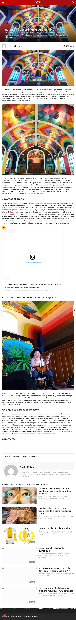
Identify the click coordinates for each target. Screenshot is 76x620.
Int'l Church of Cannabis (22, 290)
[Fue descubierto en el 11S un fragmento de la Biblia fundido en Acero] (19, 515)
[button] (3, 2)
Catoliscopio (15, 212)
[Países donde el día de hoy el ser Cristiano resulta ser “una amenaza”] (19, 595)
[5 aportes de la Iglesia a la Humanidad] (19, 555)
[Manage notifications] (4, 615)
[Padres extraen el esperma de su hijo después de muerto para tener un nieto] (19, 495)
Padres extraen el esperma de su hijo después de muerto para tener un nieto (55, 491)
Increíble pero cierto (37, 484)
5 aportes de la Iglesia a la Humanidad (51, 550)
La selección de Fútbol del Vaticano (55, 528)
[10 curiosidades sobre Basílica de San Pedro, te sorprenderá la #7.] (19, 575)
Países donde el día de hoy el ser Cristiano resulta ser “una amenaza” (56, 589)
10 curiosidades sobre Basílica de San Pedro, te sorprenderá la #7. (54, 570)
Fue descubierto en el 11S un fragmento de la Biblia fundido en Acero (55, 511)
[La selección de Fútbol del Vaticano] (19, 535)
